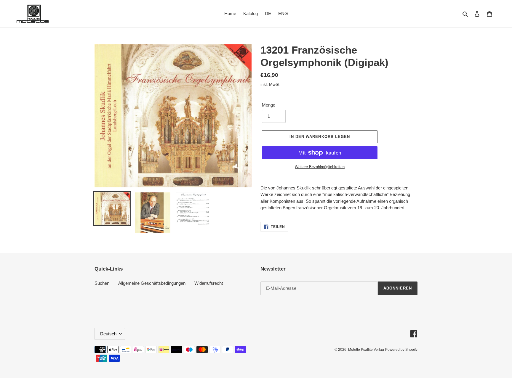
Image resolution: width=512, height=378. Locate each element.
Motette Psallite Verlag (366, 350)
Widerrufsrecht (208, 283)
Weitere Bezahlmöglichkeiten (320, 167)
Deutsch (108, 333)
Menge (268, 104)
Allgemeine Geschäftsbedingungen (151, 283)
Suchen (102, 283)
